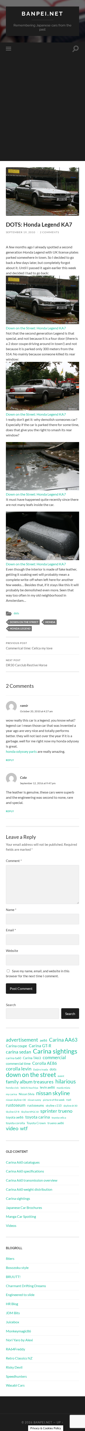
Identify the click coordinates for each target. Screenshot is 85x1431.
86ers (10, 1258)
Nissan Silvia (26, 1094)
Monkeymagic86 (18, 1331)
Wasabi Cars (15, 1385)
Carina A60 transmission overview (31, 1180)
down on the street (24, 622)
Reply (10, 760)
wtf (24, 1128)
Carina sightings (55, 1051)
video (12, 1128)
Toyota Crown (36, 1123)
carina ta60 (13, 1058)
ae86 (43, 1040)
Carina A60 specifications (25, 1171)
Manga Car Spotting (21, 1216)
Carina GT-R (40, 1045)
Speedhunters (16, 1376)
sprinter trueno (56, 1111)
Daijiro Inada (40, 1069)
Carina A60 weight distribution (29, 1189)
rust (68, 1099)
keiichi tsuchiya (29, 1087)
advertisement (22, 1039)
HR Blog (12, 1304)
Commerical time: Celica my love (29, 646)
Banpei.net (42, 13)
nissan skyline (53, 1093)
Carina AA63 (63, 1039)
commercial (54, 1057)
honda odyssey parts (21, 751)
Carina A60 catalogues (23, 1162)
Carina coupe (16, 1046)
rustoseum (16, 1105)
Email (11, 930)
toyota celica (59, 1117)
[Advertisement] (42, 118)
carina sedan (18, 1051)
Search (11, 1005)
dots (16, 613)
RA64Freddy (15, 1349)
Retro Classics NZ (19, 1358)
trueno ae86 (56, 1123)
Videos (11, 1225)
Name (11, 910)
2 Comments (49, 232)
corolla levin (18, 1068)
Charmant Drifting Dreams (26, 1286)
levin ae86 (47, 1087)
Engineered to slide (20, 1295)
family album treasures (30, 1081)
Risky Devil (14, 1367)
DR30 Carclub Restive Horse (26, 663)
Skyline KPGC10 (30, 1111)
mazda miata (63, 1087)
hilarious (65, 1081)
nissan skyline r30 (16, 1099)
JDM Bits (13, 1313)
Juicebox (12, 1322)
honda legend (20, 628)
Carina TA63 (32, 1058)
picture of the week (54, 1099)
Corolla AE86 (44, 1063)
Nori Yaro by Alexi (19, 1340)
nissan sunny (34, 1099)
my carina (11, 1094)
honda (50, 622)
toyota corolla (15, 1123)
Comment (14, 861)
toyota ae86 (15, 1117)
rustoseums (35, 1105)
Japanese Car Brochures (24, 1207)
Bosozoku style (17, 1267)
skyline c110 (54, 1105)
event (61, 1076)
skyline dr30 (70, 1105)
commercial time (18, 1063)
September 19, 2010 (20, 232)
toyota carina (37, 1116)
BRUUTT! (13, 1277)
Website (12, 951)
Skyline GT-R (12, 1111)
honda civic (12, 1087)
